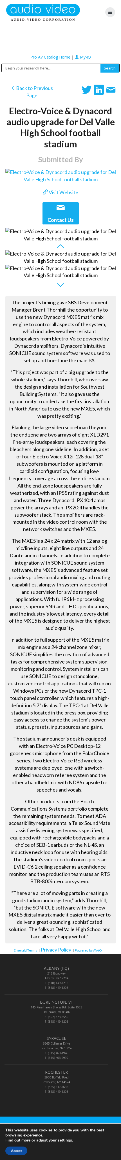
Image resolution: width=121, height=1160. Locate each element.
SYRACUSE (56, 1038)
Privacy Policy (56, 949)
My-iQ (85, 57)
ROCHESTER (56, 1072)
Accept (16, 1151)
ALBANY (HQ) (56, 968)
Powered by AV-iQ (88, 950)
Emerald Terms (25, 950)
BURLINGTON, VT (56, 1002)
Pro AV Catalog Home (50, 57)
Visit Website (63, 192)
